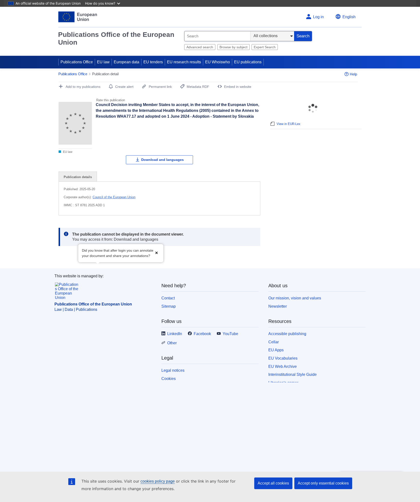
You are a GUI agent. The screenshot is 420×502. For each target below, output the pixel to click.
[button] (156, 253)
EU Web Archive (282, 366)
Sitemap (168, 306)
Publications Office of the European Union (116, 38)
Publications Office (77, 62)
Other (172, 343)
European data (126, 62)
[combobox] (217, 36)
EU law (103, 62)
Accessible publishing (287, 334)
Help (353, 74)
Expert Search (265, 47)
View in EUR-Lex (288, 124)
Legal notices (172, 370)
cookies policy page (157, 481)
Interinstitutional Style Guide (292, 374)
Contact (168, 298)
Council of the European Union (114, 197)
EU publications (248, 62)
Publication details (78, 177)
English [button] (349, 17)
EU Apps (276, 350)
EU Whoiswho (217, 62)
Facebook (202, 334)
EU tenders (153, 62)
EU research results (184, 62)
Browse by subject (233, 47)
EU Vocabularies (283, 358)
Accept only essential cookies (323, 483)
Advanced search (199, 47)
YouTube (230, 334)
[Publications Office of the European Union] (77, 16)
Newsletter (277, 306)
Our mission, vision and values (294, 298)
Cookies (168, 379)
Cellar (273, 342)
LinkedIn (174, 334)
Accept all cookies (273, 483)
